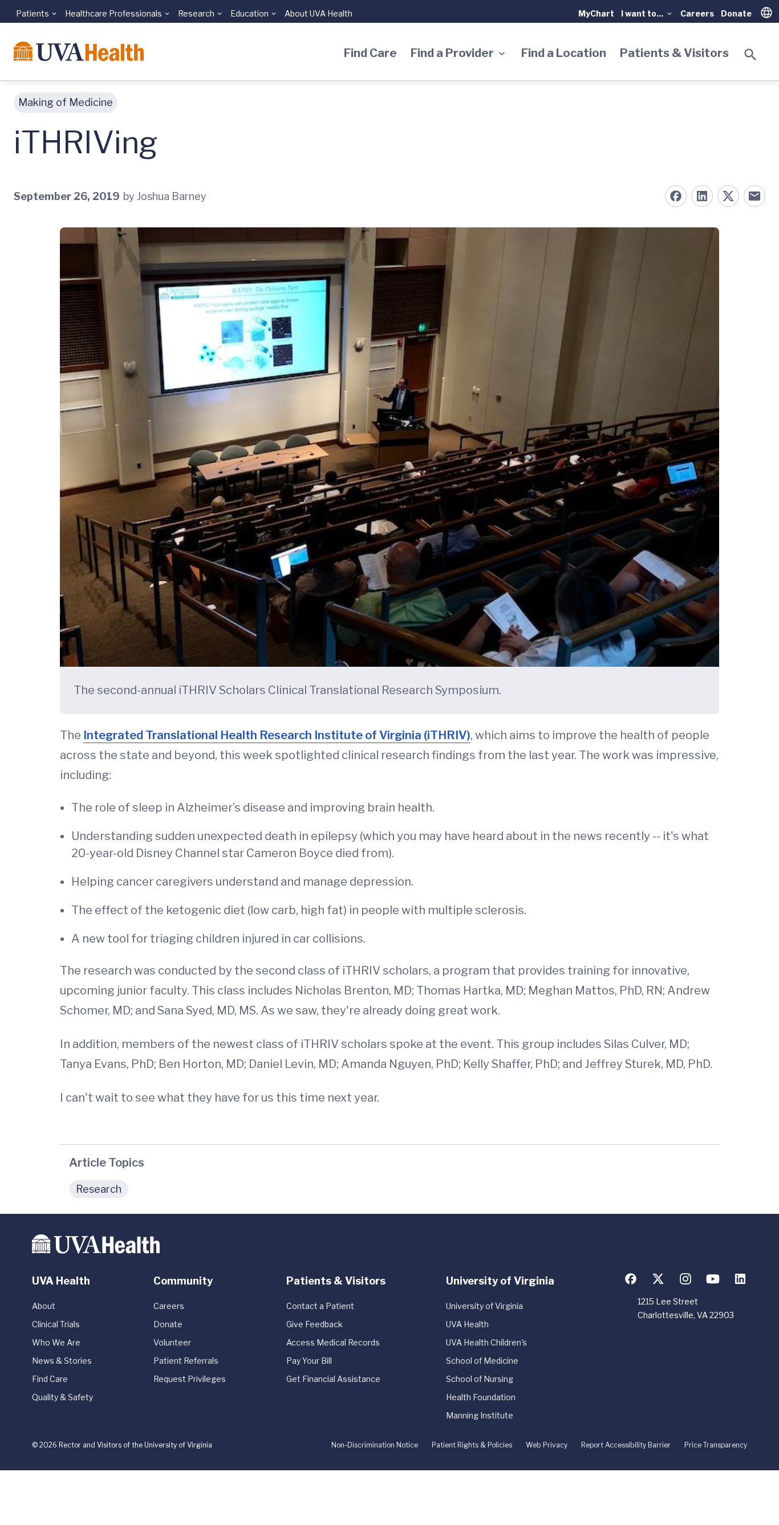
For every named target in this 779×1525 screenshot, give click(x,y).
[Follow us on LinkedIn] (740, 1279)
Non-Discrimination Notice (374, 1445)
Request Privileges (189, 1379)
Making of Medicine (65, 102)
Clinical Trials (56, 1324)
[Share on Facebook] (676, 196)
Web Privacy (546, 1445)
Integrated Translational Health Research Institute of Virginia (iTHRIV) (276, 735)
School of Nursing (479, 1379)
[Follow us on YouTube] (713, 1279)
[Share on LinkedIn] (702, 196)
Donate (736, 13)
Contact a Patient (320, 1306)
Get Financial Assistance (333, 1379)
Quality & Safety (62, 1397)
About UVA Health (318, 13)
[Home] (79, 51)
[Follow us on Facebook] (631, 1279)
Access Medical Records (333, 1342)
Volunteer (172, 1342)
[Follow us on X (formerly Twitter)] (658, 1279)
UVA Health (467, 1324)
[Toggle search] (750, 55)
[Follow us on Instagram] (685, 1279)
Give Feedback (314, 1324)
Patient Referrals (185, 1360)
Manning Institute (479, 1415)
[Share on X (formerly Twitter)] (728, 196)
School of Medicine (482, 1360)
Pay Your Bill (309, 1360)
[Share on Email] (754, 196)
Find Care (370, 53)
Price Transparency (715, 1445)
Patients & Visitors (674, 53)
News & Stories (62, 1360)
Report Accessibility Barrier (626, 1445)
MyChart (596, 13)
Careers (697, 13)
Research (98, 1189)
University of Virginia (484, 1306)
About (43, 1306)
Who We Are (56, 1342)
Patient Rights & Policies (472, 1445)
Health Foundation (481, 1397)
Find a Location (563, 53)
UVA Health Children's (486, 1342)
